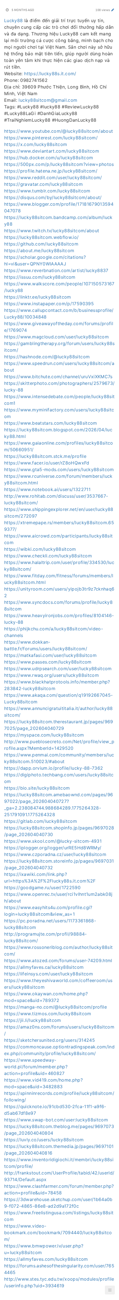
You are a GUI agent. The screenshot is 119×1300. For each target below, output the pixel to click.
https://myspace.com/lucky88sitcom (44, 735)
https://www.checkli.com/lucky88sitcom (48, 555)
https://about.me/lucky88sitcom (39, 250)
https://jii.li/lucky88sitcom (32, 1020)
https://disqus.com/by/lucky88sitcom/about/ (53, 197)
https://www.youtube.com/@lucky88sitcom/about (58, 131)
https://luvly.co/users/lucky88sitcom (44, 1139)
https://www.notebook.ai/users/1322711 (47, 489)
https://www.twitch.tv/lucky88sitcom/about (51, 230)
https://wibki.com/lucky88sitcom (40, 549)
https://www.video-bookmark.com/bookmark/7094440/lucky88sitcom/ (58, 1232)
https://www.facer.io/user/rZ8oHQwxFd (46, 463)
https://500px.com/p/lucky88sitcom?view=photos (59, 164)
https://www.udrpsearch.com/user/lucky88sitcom (58, 668)
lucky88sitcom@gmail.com (48, 100)
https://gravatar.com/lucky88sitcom (43, 184)
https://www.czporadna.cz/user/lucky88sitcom (55, 854)
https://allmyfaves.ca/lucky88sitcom (44, 967)
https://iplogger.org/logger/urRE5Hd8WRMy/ (52, 847)
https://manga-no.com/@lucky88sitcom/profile (55, 1007)
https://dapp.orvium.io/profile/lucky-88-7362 (53, 768)
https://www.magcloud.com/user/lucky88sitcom (56, 337)
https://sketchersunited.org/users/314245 (49, 1040)
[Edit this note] (113, 10)
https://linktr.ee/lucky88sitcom (37, 297)
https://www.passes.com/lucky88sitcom (48, 662)
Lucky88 (13, 20)
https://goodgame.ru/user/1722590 (42, 887)
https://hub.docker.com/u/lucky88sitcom (48, 157)
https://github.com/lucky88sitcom (41, 244)
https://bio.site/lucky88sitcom (37, 788)
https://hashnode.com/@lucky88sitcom (47, 356)
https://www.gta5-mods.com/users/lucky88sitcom (59, 469)
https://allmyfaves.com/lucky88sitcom (46, 1259)
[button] (110, 1290)
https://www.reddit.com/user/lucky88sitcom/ (53, 177)
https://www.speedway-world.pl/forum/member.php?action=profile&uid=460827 (36, 1066)
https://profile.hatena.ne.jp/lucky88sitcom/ (50, 171)
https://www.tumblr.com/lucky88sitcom (47, 191)
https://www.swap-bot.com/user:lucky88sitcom (56, 1120)
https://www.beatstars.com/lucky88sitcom (50, 423)
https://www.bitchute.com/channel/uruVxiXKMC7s (58, 376)
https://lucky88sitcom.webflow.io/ (41, 237)
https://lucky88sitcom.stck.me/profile (45, 456)
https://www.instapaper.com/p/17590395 (49, 303)
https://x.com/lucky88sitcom (35, 144)
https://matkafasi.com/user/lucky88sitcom (50, 655)
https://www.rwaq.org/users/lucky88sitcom (51, 675)
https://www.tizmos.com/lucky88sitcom (47, 1013)
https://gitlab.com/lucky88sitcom (40, 821)
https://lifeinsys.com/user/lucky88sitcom (48, 974)
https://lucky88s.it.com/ (50, 73)
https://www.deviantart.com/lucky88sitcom (51, 151)
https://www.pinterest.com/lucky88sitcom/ (51, 137)
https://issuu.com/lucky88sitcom (40, 277)
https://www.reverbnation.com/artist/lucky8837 (56, 270)
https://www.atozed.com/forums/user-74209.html (58, 960)
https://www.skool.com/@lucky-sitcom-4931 (53, 841)
